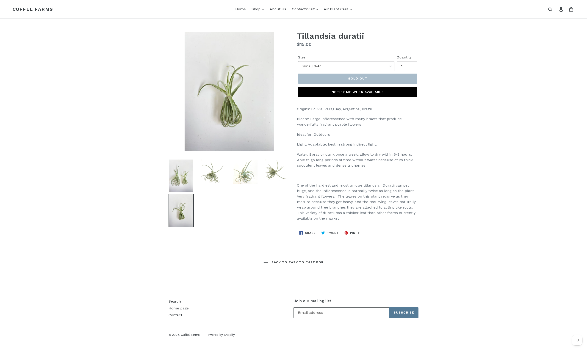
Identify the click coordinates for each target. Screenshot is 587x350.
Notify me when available (358, 92)
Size (301, 57)
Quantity (404, 57)
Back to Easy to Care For (297, 262)
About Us (278, 9)
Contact (175, 315)
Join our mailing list (312, 301)
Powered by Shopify (220, 334)
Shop (257, 9)
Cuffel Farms (33, 9)
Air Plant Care (337, 9)
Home (240, 9)
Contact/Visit (304, 9)
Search (175, 301)
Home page (179, 308)
